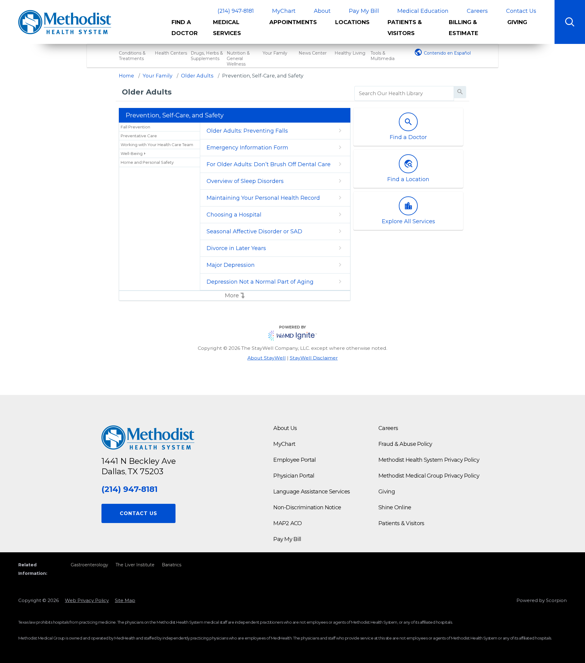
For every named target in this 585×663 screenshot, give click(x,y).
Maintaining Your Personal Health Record (263, 198)
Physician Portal (293, 475)
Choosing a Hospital (234, 214)
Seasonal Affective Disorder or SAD (254, 231)
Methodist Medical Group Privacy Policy (428, 475)
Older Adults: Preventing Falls (247, 130)
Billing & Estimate (463, 28)
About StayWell (266, 358)
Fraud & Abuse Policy (405, 444)
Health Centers (171, 53)
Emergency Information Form (247, 147)
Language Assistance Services (311, 491)
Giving (517, 22)
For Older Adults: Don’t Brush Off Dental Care (269, 164)
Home (126, 76)
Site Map (125, 600)
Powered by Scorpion (541, 600)
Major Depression (231, 265)
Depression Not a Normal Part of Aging (260, 281)
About (322, 11)
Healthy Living (350, 53)
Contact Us (521, 11)
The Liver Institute (134, 565)
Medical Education (422, 11)
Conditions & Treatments (132, 55)
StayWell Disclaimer (314, 358)
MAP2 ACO (287, 523)
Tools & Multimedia (382, 55)
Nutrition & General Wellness (238, 58)
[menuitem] (188, 30)
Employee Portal (294, 460)
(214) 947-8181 (236, 11)
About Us (285, 428)
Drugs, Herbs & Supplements (207, 55)
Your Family (275, 53)
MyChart (284, 11)
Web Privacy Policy (87, 600)
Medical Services (227, 28)
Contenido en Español (447, 53)
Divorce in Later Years (236, 248)
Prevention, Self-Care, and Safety (262, 76)
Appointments (293, 22)
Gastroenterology (89, 565)
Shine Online (394, 507)
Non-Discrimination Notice (307, 507)
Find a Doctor (185, 28)
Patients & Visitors (405, 28)
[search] (404, 93)
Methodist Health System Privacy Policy (428, 460)
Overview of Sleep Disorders (245, 181)
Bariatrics (171, 565)
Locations (352, 22)
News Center (313, 53)
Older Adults (197, 76)
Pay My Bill (364, 11)
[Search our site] (570, 22)
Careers (477, 11)
